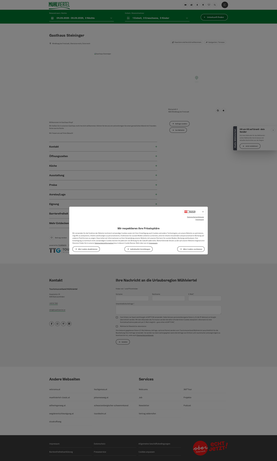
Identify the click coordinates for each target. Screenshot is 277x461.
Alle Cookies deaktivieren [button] (87, 249)
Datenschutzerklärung (195, 217)
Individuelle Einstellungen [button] (140, 249)
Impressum (199, 219)
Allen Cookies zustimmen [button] (192, 249)
